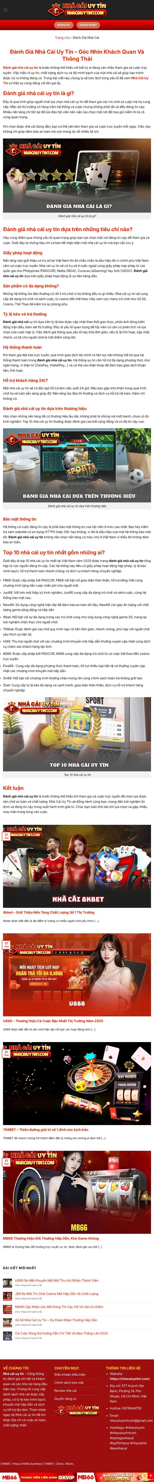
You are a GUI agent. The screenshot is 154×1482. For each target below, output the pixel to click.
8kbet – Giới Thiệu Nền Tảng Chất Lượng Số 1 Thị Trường (48, 912)
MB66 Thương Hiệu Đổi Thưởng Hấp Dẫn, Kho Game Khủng (51, 1238)
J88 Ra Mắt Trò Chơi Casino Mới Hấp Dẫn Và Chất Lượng (56, 1294)
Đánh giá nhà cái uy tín (20, 68)
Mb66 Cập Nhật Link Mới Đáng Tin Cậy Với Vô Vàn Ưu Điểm (59, 1307)
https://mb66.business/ (27, 1463)
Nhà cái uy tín (13, 1374)
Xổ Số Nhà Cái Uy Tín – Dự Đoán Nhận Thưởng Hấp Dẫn (56, 1320)
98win (69, 1463)
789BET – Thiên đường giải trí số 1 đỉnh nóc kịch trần (46, 1130)
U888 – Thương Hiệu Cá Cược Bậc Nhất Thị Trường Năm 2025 (53, 1021)
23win (60, 1463)
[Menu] (5, 10)
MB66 (6, 1463)
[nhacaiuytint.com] (77, 10)
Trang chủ (62, 38)
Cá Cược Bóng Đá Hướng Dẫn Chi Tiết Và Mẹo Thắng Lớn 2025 (61, 1333)
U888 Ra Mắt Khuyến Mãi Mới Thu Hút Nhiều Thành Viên (56, 1280)
